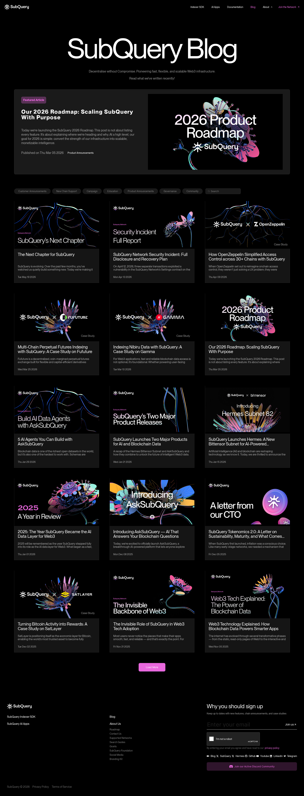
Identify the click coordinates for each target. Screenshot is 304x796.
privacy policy (272, 748)
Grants (113, 746)
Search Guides (117, 742)
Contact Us (115, 733)
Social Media (116, 754)
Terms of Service (62, 786)
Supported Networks (121, 738)
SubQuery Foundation (121, 750)
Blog (112, 716)
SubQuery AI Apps (18, 723)
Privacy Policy (40, 786)
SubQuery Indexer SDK (21, 716)
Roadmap (115, 729)
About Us (115, 723)
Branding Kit (116, 759)
